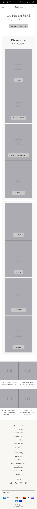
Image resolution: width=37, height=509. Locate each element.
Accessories (18, 310)
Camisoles (18, 193)
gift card (18, 347)
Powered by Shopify (18, 506)
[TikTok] (26, 483)
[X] (16, 483)
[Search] (29, 7)
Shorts (18, 235)
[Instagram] (21, 483)
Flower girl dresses (18, 155)
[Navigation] (3, 7)
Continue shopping (18, 26)
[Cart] (33, 7)
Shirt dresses (18, 118)
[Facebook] (11, 483)
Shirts (18, 80)
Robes (18, 272)
